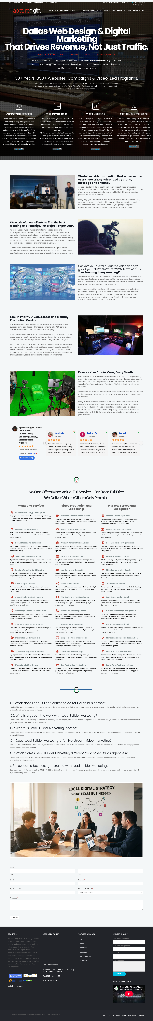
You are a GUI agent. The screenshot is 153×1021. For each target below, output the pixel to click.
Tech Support (85, 956)
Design (75, 10)
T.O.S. (82, 943)
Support (83, 952)
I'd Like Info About (85, 889)
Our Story (52, 10)
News (46, 2)
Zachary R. (91, 433)
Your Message (118, 960)
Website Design (89, 10)
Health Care (38, 2)
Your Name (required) (121, 938)
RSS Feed (83, 948)
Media (119, 10)
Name (12, 867)
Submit (14, 917)
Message (14, 898)
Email (12, 880)
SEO (113, 10)
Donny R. (123, 433)
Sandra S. (58, 433)
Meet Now (53, 2)
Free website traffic (50, 965)
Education (28, 2)
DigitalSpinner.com (15, 986)
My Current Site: (16, 889)
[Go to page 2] (94, 457)
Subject (81, 880)
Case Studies (132, 10)
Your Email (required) (121, 946)
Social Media (105, 10)
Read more (19, 149)
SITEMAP (83, 961)
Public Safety (18, 2)
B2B (10, 2)
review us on (25, 457)
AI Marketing (65, 10)
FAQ (81, 939)
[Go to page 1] (93, 457)
